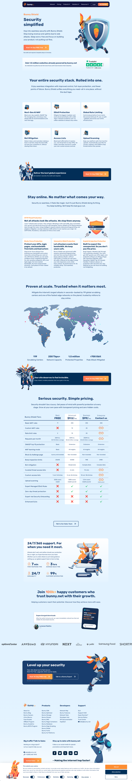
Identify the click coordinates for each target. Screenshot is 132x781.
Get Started (103, 4)
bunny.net (30, 705)
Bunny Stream (46, 717)
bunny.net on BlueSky (60, 753)
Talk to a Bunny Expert (64, 677)
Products (66, 4)
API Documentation (66, 719)
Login (94, 4)
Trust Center (82, 719)
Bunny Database (47, 724)
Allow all (116, 767)
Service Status (82, 717)
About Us (26, 711)
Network (52, 4)
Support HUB (82, 713)
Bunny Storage (46, 715)
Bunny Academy (29, 724)
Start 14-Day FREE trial (38, 677)
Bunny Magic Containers (49, 722)
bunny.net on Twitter (65, 753)
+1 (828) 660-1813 (31, 754)
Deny (116, 777)
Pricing (59, 4)
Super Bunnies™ (83, 715)
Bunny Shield (46, 728)
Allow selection (116, 772)
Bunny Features (65, 713)
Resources (84, 4)
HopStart (63, 722)
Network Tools (64, 715)
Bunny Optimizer (47, 713)
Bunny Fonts (46, 730)
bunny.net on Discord (76, 753)
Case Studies (28, 719)
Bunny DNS (45, 719)
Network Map (64, 711)
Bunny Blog (27, 713)
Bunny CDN (45, 711)
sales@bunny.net (30, 752)
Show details (85, 777)
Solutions (75, 4)
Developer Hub (64, 717)
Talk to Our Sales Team (64, 524)
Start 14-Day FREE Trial (34, 47)
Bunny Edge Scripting (49, 726)
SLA (79, 711)
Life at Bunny (28, 717)
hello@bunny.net (85, 722)
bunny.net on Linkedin (70, 753)
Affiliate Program (29, 722)
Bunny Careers (28, 715)
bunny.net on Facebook (54, 753)
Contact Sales (30, 761)
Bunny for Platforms (48, 733)
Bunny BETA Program (30, 726)
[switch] (48, 777)
